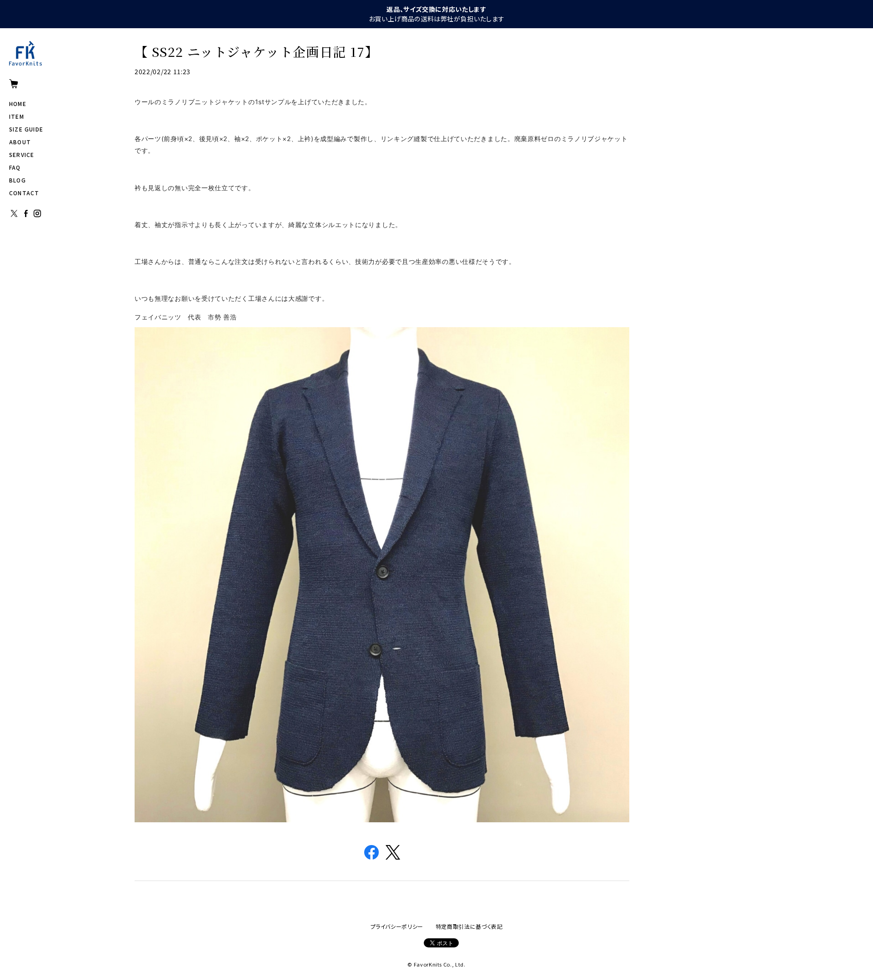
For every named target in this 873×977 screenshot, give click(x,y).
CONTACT (24, 193)
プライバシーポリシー (397, 926)
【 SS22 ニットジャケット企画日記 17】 (256, 51)
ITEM (16, 116)
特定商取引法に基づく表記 (469, 926)
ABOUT (20, 142)
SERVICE (21, 154)
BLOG (17, 180)
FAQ (15, 167)
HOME (17, 103)
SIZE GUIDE (26, 129)
